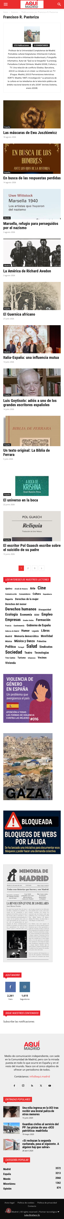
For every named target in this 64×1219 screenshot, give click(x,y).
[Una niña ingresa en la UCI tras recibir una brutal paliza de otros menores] (11, 1111)
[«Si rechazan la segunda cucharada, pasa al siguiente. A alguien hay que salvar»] (11, 1144)
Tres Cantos (10, 658)
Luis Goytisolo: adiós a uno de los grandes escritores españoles (30, 402)
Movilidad (47, 636)
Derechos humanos (20, 609)
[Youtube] (49, 1086)
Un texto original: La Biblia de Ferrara (26, 452)
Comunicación (11, 594)
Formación (43, 619)
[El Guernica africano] (32, 296)
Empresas (13, 619)
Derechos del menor (15, 604)
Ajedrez (8, 588)
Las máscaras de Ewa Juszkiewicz (30, 132)
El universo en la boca (20, 500)
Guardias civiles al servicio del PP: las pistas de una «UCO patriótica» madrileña (40, 1127)
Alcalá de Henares (21, 589)
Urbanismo (31, 658)
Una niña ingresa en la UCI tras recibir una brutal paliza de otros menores (40, 1111)
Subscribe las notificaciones (18, 1021)
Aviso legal (9, 1202)
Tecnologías (41, 652)
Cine (42, 588)
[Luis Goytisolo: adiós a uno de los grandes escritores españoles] (32, 382)
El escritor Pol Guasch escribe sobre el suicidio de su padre (32, 547)
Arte (32, 588)
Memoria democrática (26, 636)
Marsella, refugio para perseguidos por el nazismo (30, 225)
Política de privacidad (47, 1202)
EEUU (36, 614)
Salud (31, 646)
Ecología (11, 614)
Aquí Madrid (12, 975)
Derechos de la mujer (27, 599)
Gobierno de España (39, 625)
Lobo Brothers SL (32, 1215)
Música (8, 641)
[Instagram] (23, 1085)
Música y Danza (24, 641)
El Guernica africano (19, 314)
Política (10, 646)
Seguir (25, 983)
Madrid (7, 265)
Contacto (32, 1206)
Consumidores (24, 594)
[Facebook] (14, 1086)
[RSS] (32, 1086)
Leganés (35, 631)
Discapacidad (45, 609)
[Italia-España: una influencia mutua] (32, 339)
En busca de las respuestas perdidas (32, 178)
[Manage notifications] (8, 1210)
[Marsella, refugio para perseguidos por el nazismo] (32, 204)
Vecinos (42, 657)
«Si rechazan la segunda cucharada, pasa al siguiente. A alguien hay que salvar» (40, 1144)
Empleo (47, 614)
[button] (5, 4)
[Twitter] (41, 1086)
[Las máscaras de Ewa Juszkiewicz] (32, 114)
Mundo (7, 218)
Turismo (22, 657)
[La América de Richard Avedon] (32, 253)
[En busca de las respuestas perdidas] (32, 159)
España (7, 127)
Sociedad (13, 652)
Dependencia (47, 594)
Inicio (5, 12)
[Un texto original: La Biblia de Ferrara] (32, 431)
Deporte (9, 599)
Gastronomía (19, 625)
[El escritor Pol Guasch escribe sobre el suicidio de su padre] (32, 526)
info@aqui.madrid (40, 1076)
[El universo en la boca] (32, 481)
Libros (45, 630)
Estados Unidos (28, 620)
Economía (26, 614)
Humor (25, 630)
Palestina (41, 641)
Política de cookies (26, 1202)
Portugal (21, 647)
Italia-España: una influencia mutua (31, 357)
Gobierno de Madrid (12, 631)
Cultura (37, 593)
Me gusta (10, 983)
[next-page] (41, 568)
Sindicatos (46, 646)
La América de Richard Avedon (27, 271)
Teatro (28, 652)
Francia (8, 626)
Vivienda (10, 663)
